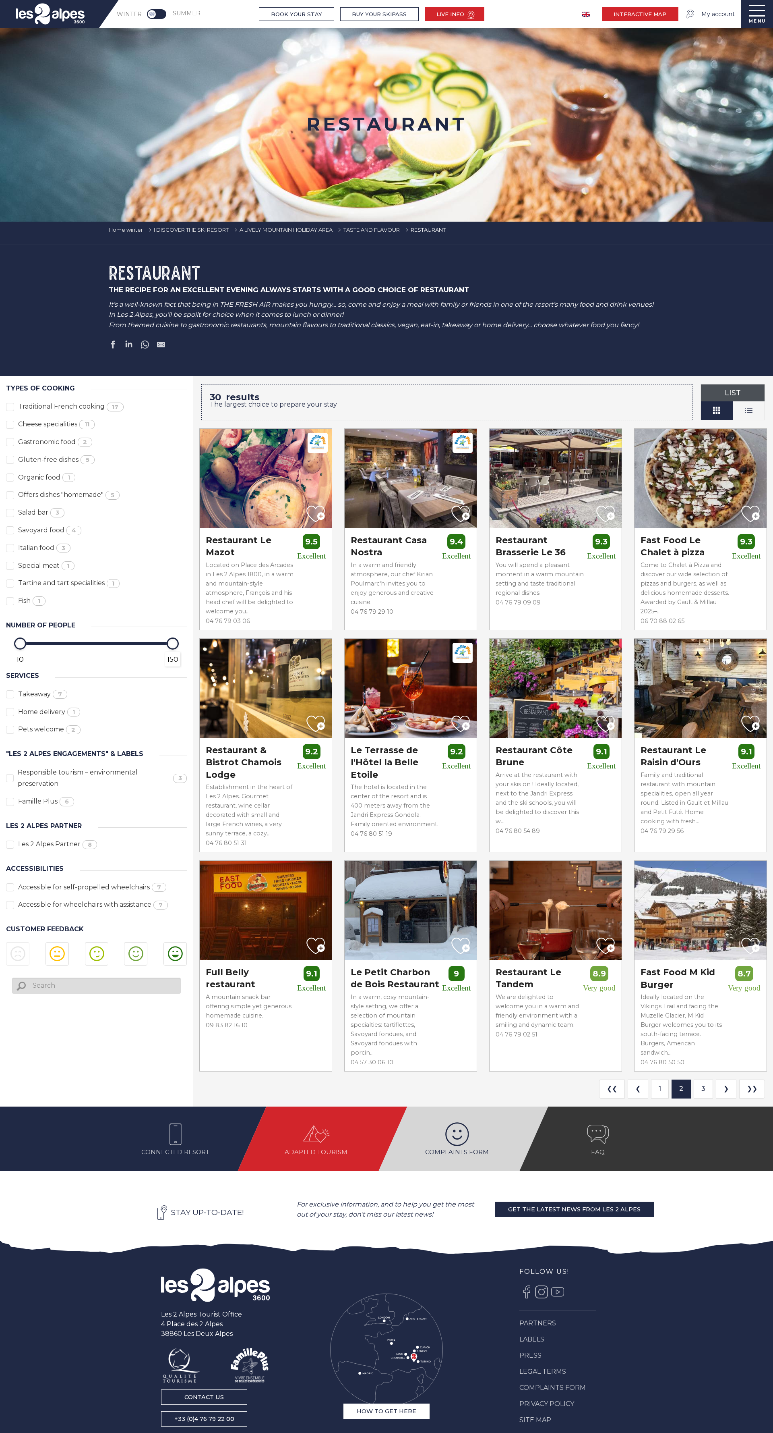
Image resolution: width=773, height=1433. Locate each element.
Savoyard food (47, 530)
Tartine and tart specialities (66, 583)
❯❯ (752, 1088)
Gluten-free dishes (53, 459)
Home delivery (46, 712)
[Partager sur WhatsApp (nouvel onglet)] (145, 346)
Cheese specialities (53, 424)
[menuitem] (50, 14)
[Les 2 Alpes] (215, 1285)
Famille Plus (43, 801)
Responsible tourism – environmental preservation (100, 778)
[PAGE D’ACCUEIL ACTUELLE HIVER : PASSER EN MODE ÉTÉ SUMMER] (156, 14)
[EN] (587, 14)
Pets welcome (46, 729)
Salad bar (38, 512)
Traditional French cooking (68, 406)
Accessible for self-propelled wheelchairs (89, 887)
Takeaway (40, 694)
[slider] (20, 644)
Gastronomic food (52, 442)
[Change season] (159, 14)
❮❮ (612, 1088)
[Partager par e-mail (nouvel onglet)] (161, 346)
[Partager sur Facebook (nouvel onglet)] (113, 346)
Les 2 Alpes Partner (55, 844)
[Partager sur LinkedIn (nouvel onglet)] (129, 346)
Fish (29, 600)
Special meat (43, 565)
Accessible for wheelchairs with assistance (90, 904)
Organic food (44, 477)
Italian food (41, 548)
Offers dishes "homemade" (66, 494)
